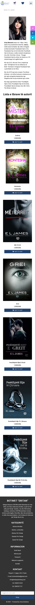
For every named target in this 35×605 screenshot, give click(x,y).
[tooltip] (32, 28)
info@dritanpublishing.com (17, 579)
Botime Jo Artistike (17, 530)
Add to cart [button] (19, 142)
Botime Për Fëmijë (17, 533)
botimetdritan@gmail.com (19, 576)
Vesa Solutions (24, 602)
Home (5, 10)
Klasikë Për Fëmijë (17, 536)
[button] (30, 3)
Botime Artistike (17, 526)
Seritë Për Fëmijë (17, 540)
